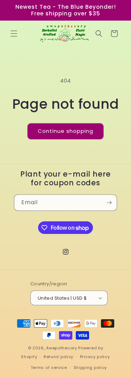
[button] (14, 33)
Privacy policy (95, 356)
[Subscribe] (109, 202)
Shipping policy (90, 367)
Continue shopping (65, 131)
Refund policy (58, 356)
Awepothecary (61, 348)
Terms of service (49, 367)
